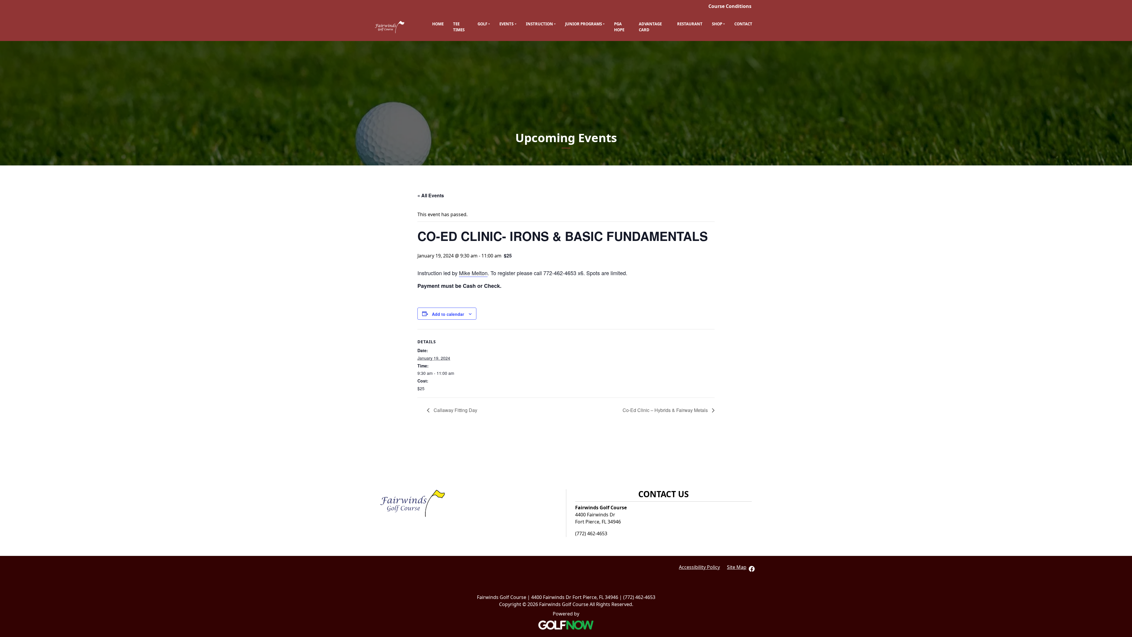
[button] (484, 24)
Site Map (736, 567)
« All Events (430, 195)
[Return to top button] (1124, 463)
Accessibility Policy (699, 567)
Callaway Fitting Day (454, 410)
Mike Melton (473, 273)
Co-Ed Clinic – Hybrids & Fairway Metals (666, 410)
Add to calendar (448, 314)
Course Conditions (729, 6)
